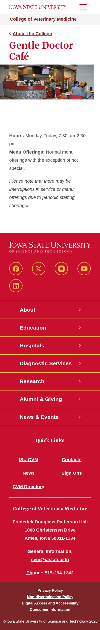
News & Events (39, 417)
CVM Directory (28, 486)
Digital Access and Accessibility (50, 603)
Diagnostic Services (46, 363)
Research (32, 381)
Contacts (72, 459)
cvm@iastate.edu (50, 559)
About (27, 310)
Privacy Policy (50, 590)
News (29, 473)
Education (33, 328)
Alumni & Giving (41, 399)
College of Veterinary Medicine (43, 19)
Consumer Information (50, 609)
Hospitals (32, 345)
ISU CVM (28, 459)
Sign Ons (72, 473)
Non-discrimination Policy (50, 597)
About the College (32, 33)
